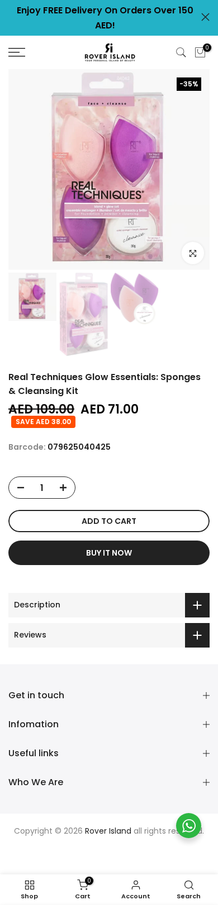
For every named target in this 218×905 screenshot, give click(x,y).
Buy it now (109, 552)
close (205, 17)
